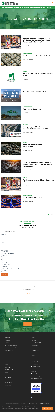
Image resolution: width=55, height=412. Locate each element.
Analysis (33, 337)
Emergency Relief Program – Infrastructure (33, 145)
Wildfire (5, 271)
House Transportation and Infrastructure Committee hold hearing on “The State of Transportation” (37, 164)
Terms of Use (8, 385)
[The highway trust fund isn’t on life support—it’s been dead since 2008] (11, 125)
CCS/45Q (5, 255)
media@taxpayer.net (37, 373)
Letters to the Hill (35, 345)
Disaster (7, 342)
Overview (7, 362)
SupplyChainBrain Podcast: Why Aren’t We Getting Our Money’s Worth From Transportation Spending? (37, 40)
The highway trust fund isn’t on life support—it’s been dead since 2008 (35, 128)
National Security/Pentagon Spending (11, 268)
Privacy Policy (8, 377)
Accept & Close (47, 408)
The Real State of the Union (32, 198)
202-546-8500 (36, 369)
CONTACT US (34, 361)
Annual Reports (8, 375)
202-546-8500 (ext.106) (38, 376)
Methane (5, 266)
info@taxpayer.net (37, 366)
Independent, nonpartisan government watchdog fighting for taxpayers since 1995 (27, 7)
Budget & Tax (8, 340)
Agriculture (5, 251)
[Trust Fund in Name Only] (11, 107)
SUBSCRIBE (4, 274)
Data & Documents (36, 350)
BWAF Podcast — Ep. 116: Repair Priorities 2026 (38, 74)
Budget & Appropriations (8, 253)
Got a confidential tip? (36, 378)
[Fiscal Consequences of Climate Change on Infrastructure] (11, 178)
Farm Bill (5, 262)
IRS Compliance (8, 382)
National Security (9, 350)
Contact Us (47, 403)
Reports (33, 355)
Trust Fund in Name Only (32, 109)
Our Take (34, 340)
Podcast (33, 353)
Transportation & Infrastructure (12, 347)
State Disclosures (9, 380)
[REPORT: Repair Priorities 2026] (11, 89)
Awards (6, 372)
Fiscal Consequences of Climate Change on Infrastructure (38, 181)
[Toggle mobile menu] (52, 2)
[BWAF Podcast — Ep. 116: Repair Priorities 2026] (11, 72)
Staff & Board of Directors (10, 369)
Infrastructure (6, 264)
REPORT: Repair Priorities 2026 (34, 91)
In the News (7, 367)
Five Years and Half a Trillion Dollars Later (38, 56)
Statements (34, 347)
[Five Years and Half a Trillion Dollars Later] (11, 54)
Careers (6, 364)
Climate (5, 258)
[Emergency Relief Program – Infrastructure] (11, 143)
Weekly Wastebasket (36, 342)
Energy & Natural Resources (9, 260)
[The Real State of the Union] (11, 196)
